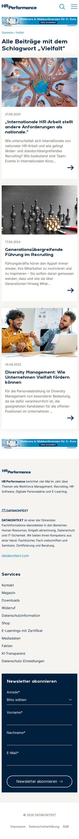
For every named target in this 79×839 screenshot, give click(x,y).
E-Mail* (13, 753)
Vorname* (15, 712)
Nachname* (16, 732)
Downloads (11, 600)
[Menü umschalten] (74, 7)
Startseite (7, 32)
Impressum (17, 826)
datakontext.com (15, 556)
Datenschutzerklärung (44, 826)
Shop (6, 623)
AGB (66, 826)
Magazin (8, 593)
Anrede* (13, 692)
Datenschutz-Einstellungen (23, 661)
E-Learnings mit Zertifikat (22, 631)
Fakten (7, 646)
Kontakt (8, 585)
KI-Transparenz (13, 653)
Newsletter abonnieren (36, 781)
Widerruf (8, 608)
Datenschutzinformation (21, 615)
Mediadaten (11, 638)
